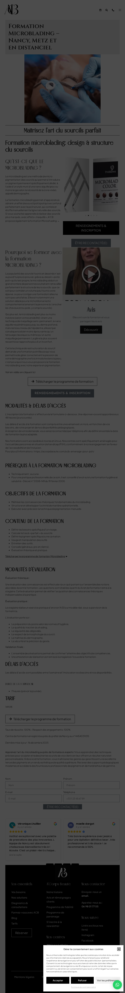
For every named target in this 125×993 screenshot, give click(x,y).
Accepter (58, 980)
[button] (118, 949)
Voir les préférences (108, 980)
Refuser (82, 980)
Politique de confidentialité (83, 987)
